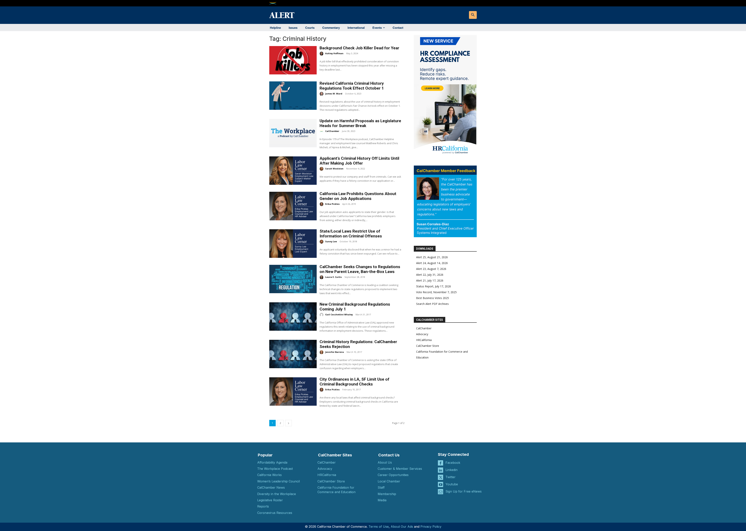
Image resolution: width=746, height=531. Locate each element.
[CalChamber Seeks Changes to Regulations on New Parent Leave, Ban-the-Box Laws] (293, 279)
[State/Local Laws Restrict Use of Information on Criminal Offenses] (293, 243)
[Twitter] (440, 477)
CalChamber (332, 131)
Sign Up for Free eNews (463, 491)
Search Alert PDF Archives (432, 304)
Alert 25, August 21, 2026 (432, 257)
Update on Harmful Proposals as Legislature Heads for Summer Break (360, 123)
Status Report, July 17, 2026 (433, 286)
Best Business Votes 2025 (432, 298)
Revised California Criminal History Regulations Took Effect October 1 (352, 86)
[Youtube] (440, 484)
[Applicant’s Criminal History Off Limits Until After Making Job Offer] (293, 170)
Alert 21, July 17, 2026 (429, 280)
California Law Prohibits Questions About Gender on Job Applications (358, 196)
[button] (473, 15)
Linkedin (451, 470)
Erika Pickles (332, 203)
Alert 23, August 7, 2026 (431, 269)
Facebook (452, 463)
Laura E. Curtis (333, 277)
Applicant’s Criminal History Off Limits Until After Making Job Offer (359, 161)
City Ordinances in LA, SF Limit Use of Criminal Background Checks (354, 381)
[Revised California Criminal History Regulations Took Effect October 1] (293, 95)
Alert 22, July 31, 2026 (429, 274)
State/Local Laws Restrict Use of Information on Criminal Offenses (351, 233)
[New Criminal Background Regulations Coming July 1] (293, 316)
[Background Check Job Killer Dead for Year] (293, 60)
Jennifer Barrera (334, 352)
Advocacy (422, 334)
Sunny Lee (331, 241)
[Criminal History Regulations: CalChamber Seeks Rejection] (293, 354)
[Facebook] (440, 463)
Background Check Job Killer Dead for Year (359, 48)
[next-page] (288, 423)
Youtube (451, 484)
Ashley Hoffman (334, 53)
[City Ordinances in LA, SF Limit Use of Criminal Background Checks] (293, 391)
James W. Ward (333, 93)
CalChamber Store (427, 346)
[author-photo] (322, 54)
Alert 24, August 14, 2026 (432, 263)
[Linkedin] (440, 470)
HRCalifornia (424, 340)
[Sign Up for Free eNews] (440, 491)
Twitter (450, 477)
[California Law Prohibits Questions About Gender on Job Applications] (293, 206)
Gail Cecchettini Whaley (339, 314)
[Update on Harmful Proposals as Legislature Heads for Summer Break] (293, 133)
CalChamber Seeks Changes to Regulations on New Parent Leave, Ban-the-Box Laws (360, 269)
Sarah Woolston (334, 168)
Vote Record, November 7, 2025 (436, 292)
